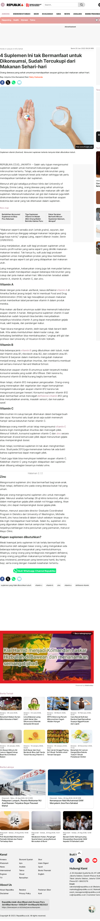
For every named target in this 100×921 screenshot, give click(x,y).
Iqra (20, 863)
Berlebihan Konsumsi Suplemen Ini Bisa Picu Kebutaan (11, 216)
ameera (6, 14)
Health (16, 20)
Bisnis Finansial (44, 870)
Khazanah (4, 863)
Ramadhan (23, 878)
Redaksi (22, 890)
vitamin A (62, 290)
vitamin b (49, 585)
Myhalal (24, 20)
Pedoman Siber (44, 890)
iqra (58, 14)
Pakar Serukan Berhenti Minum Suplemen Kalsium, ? (56, 217)
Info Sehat (19, 49)
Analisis (22, 867)
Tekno (32, 20)
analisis (77, 14)
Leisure (10, 49)
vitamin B (26, 350)
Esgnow (3, 874)
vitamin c (38, 585)
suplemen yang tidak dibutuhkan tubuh (16, 585)
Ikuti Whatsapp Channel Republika (36, 571)
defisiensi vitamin (47, 396)
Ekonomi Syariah (21, 14)
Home (2, 49)
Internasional (5, 870)
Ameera (3, 859)
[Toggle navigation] (2, 5)
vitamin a (68, 585)
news (67, 14)
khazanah (47, 14)
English (41, 874)
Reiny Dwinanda (36, 77)
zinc (59, 433)
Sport (40, 867)
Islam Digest (43, 863)
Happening (6, 20)
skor (36, 14)
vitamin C (60, 426)
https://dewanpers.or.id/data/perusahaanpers (21, 907)
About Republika (7, 890)
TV (1, 878)
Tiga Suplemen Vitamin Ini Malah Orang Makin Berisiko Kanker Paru (34, 217)
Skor (40, 859)
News (2, 867)
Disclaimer (4, 893)
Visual (21, 874)
